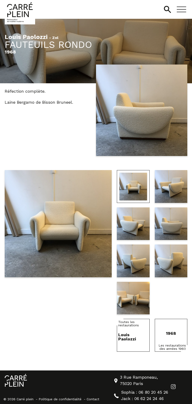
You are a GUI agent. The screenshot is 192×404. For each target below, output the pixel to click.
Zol (55, 38)
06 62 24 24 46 (149, 398)
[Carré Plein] (20, 12)
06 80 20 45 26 (153, 392)
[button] (181, 9)
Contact (93, 399)
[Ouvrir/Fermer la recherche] (167, 9)
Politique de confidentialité (60, 399)
